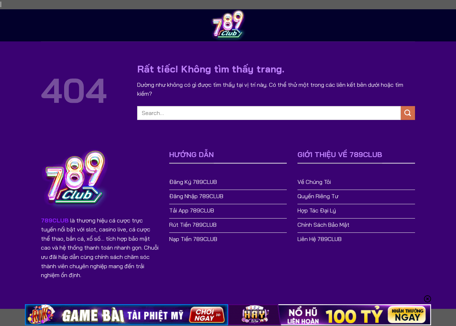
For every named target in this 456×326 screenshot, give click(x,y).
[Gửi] (408, 113)
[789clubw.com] (228, 25)
